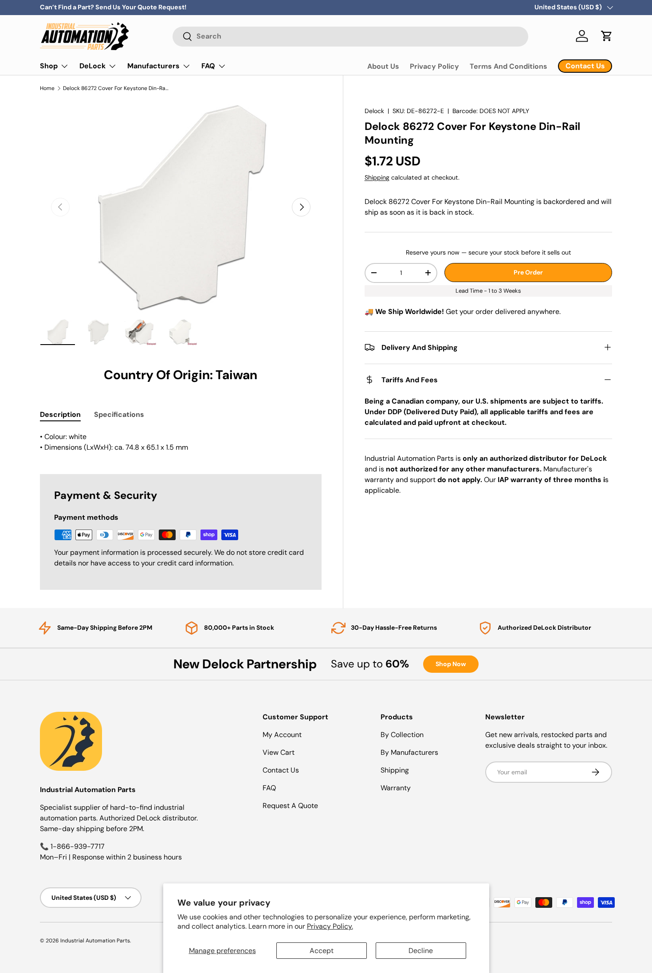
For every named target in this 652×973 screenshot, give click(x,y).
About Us (383, 66)
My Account (282, 734)
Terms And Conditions (508, 66)
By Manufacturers (409, 752)
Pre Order (528, 272)
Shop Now (451, 664)
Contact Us (281, 770)
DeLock (92, 66)
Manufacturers (153, 66)
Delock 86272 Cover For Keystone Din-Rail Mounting (116, 88)
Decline (420, 950)
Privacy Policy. (330, 926)
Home (47, 88)
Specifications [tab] (119, 414)
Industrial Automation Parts (95, 940)
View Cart (279, 752)
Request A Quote (290, 805)
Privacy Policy (434, 66)
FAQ (208, 66)
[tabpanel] (181, 442)
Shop (49, 66)
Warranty (396, 788)
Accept (322, 950)
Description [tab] (60, 414)
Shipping (377, 177)
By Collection (402, 734)
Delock (374, 111)
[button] (607, 36)
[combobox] (350, 36)
